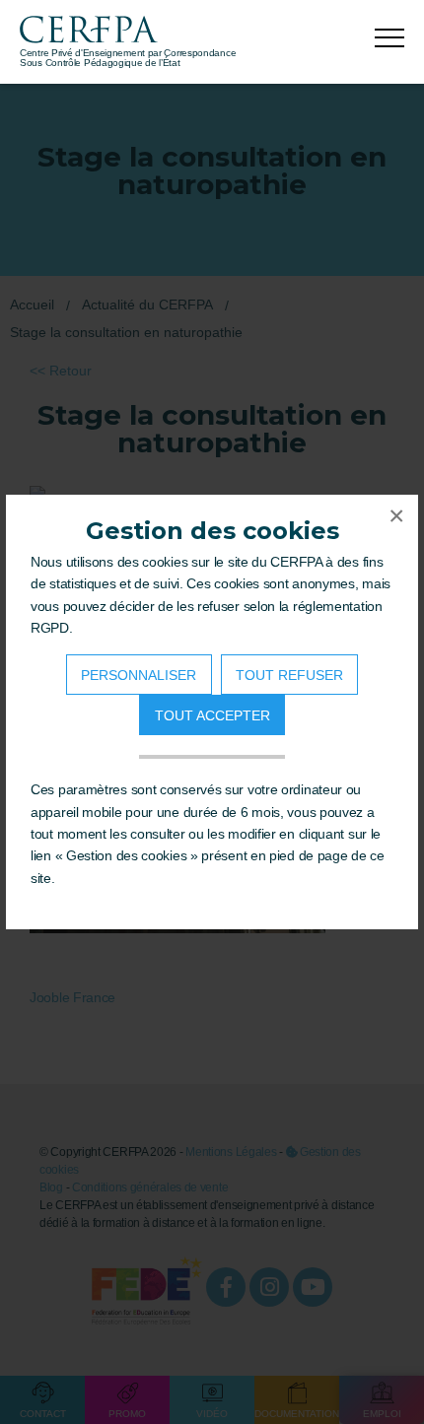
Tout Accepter (212, 715)
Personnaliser (138, 675)
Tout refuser (289, 675)
